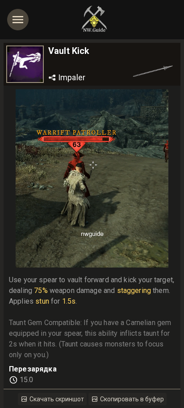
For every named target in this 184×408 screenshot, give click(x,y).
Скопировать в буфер (132, 399)
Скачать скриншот (56, 399)
